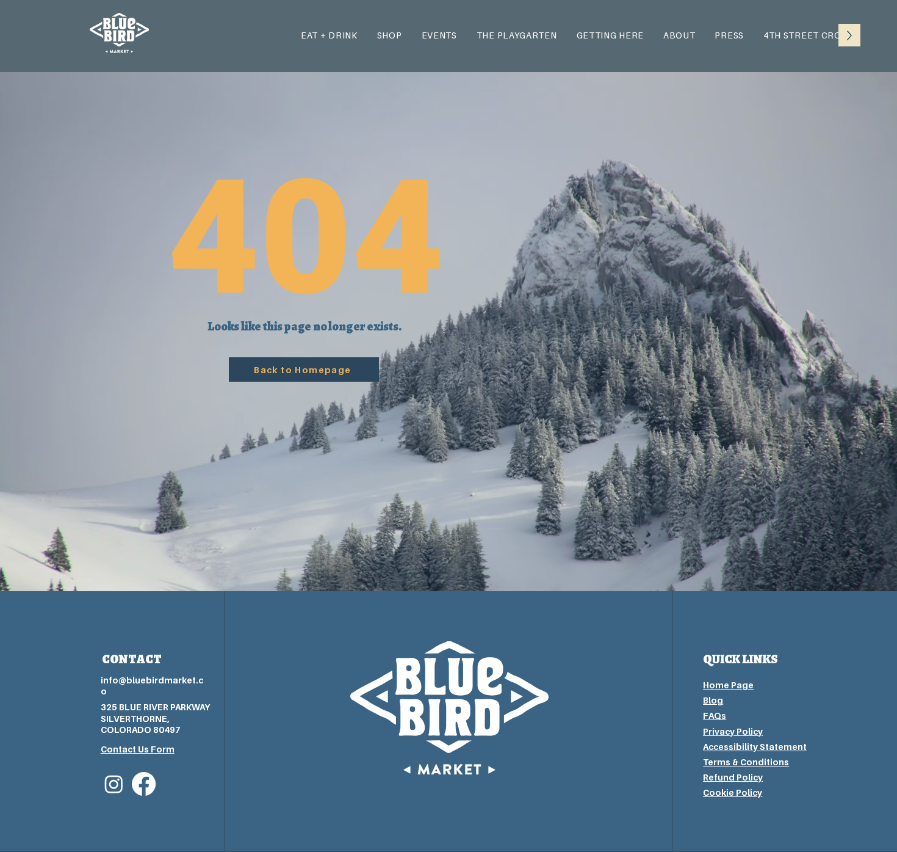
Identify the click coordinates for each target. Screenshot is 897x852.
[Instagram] (114, 784)
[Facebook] (144, 784)
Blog (713, 700)
